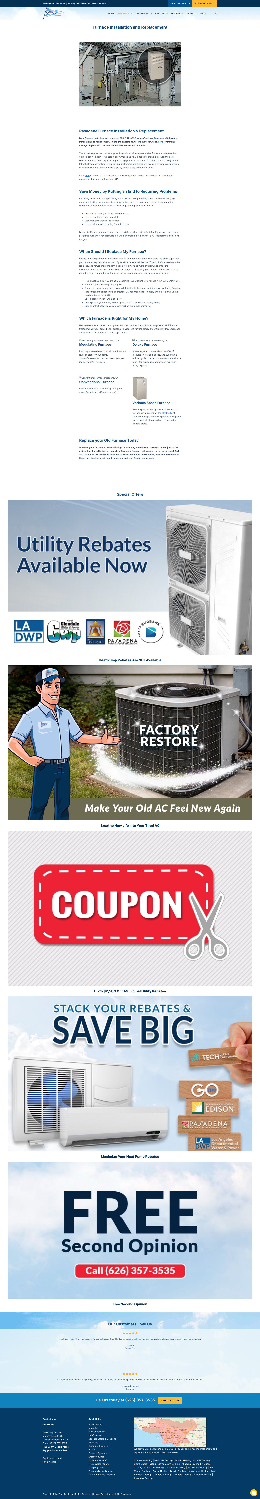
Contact (203, 13)
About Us (93, 1428)
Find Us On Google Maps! (56, 1446)
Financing (93, 1442)
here (160, 141)
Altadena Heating (190, 1464)
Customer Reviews (98, 1446)
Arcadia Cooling (201, 1460)
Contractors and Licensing (102, 1474)
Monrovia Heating (143, 1460)
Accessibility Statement (119, 1494)
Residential (124, 13)
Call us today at (125, 1400)
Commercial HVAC (97, 1460)
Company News (96, 1467)
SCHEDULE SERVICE (205, 3)
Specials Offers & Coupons (102, 1439)
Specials (175, 13)
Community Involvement (100, 1471)
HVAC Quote (161, 13)
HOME (111, 13)
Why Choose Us (96, 1431)
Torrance (130, 1389)
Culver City (130, 1348)
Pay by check (49, 1461)
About (189, 13)
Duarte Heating (160, 1471)
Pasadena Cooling (143, 1478)
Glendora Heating (162, 1474)
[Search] (216, 14)
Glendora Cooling (182, 1474)
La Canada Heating (154, 1467)
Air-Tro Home (95, 1424)
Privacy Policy (100, 1494)
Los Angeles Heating (198, 1471)
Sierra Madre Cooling (169, 1464)
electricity (167, 413)
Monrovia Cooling (163, 1460)
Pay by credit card (52, 1458)
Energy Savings (96, 1456)
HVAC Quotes (95, 1435)
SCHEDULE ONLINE (169, 1400)
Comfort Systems (97, 1453)
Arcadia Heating (183, 1460)
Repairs (92, 1449)
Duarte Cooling (178, 1471)
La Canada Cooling (175, 1467)
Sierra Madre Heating (145, 1464)
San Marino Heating (197, 1467)
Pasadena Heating (202, 1474)
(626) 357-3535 (58, 1443)
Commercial (142, 13)
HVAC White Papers (98, 1464)
